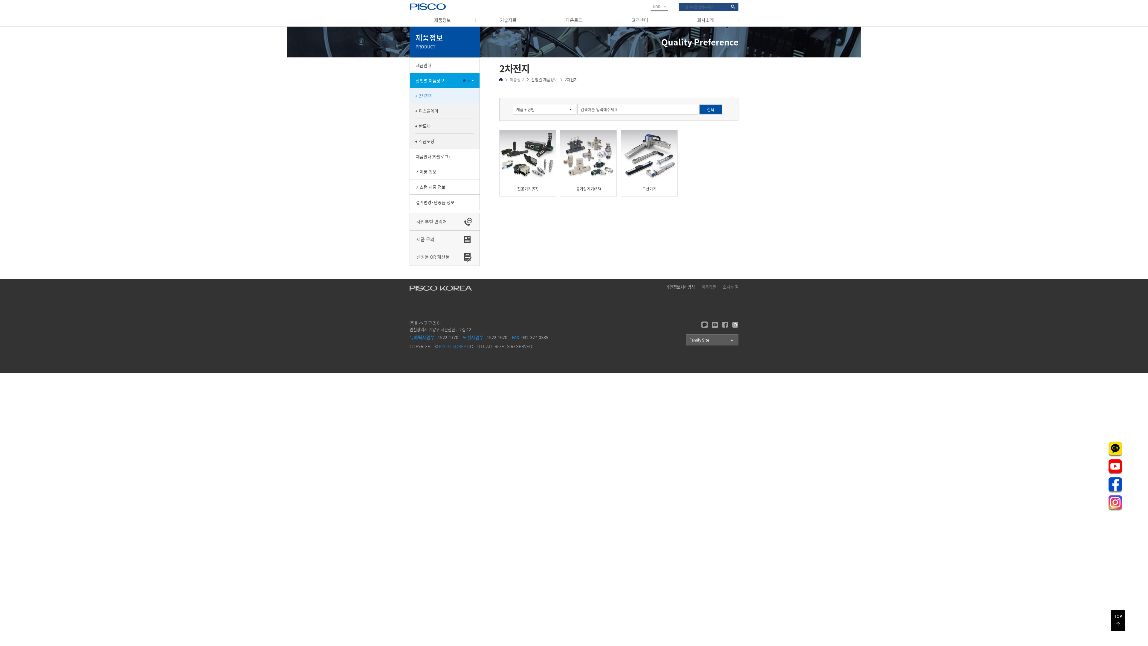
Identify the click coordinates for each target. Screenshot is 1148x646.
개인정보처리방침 (680, 287)
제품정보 (442, 20)
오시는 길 (730, 287)
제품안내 (423, 65)
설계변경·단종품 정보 (435, 202)
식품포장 (426, 141)
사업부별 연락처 (431, 221)
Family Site (712, 340)
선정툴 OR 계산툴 (433, 257)
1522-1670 (485, 337)
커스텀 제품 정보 (430, 187)
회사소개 (705, 20)
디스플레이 (428, 111)
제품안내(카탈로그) (433, 156)
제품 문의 (425, 239)
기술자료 (508, 20)
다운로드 (574, 20)
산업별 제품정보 (430, 80)
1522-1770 (434, 337)
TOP (1118, 620)
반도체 (424, 126)
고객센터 (639, 20)
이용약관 (709, 287)
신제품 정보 (426, 172)
